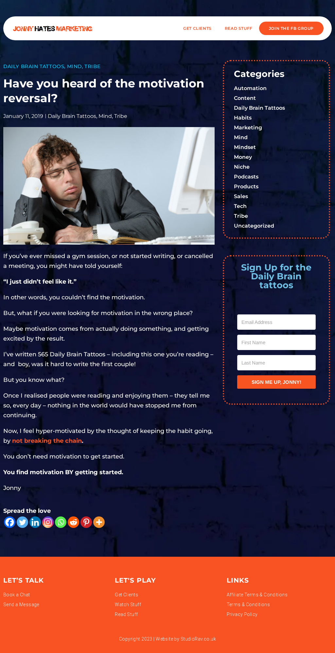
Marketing (248, 127)
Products (246, 186)
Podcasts (246, 177)
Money (243, 157)
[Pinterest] (86, 522)
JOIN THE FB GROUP (291, 28)
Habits (243, 118)
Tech (240, 206)
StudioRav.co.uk (198, 639)
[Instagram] (48, 522)
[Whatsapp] (60, 522)
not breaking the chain (47, 440)
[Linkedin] (35, 522)
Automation (250, 88)
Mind (74, 66)
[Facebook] (9, 522)
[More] (99, 522)
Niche (242, 167)
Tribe (92, 66)
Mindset (245, 147)
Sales (241, 196)
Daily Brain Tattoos (33, 66)
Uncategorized (254, 226)
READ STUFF (239, 28)
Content (245, 98)
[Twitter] (22, 522)
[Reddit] (73, 522)
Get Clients (197, 28)
